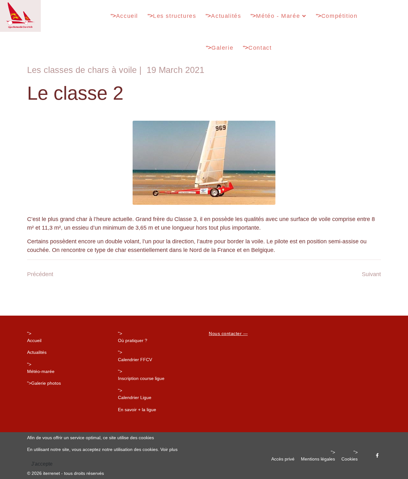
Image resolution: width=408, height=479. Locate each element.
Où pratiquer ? (132, 340)
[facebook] (377, 455)
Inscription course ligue (141, 378)
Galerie (222, 48)
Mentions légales (318, 458)
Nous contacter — (228, 333)
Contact (260, 48)
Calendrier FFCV (135, 359)
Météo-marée (41, 371)
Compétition (339, 16)
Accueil (127, 16)
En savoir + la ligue (137, 409)
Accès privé (283, 458)
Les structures (174, 16)
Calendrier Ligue (134, 397)
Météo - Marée (278, 16)
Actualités (226, 16)
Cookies (349, 458)
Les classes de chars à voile (82, 70)
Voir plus (169, 449)
